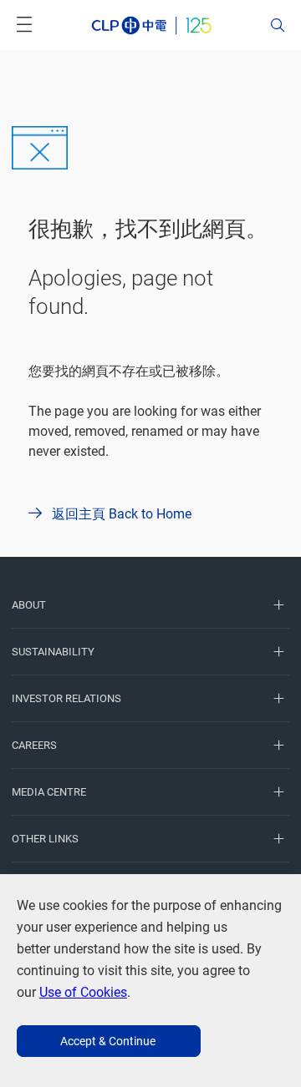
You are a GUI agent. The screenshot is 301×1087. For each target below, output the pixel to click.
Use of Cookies (83, 992)
